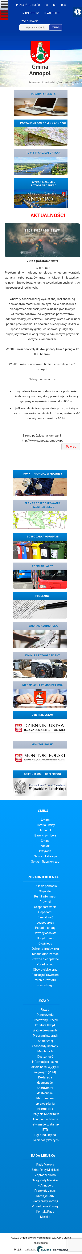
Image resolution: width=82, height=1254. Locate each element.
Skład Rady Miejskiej (45, 1169)
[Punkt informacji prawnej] (40, 486)
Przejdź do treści (28, 5)
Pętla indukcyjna (45, 1135)
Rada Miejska (45, 1164)
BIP (55, 5)
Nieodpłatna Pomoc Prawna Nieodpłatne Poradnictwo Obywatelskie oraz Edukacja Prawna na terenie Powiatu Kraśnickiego (45, 969)
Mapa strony (31, 13)
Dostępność (45, 1056)
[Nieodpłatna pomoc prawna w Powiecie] (40, 698)
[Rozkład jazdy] (40, 579)
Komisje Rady (45, 1196)
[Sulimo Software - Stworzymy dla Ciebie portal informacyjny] (52, 1250)
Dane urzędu (45, 1014)
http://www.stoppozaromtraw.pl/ (42, 440)
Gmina (45, 819)
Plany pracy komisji (45, 1201)
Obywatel (45, 891)
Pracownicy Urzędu (45, 1020)
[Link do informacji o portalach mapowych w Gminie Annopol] (40, 136)
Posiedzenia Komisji (45, 1206)
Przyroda (45, 851)
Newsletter (52, 13)
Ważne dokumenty (45, 1030)
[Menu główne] (4, 5)
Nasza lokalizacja (45, 856)
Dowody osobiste (45, 933)
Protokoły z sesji (45, 1190)
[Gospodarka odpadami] (40, 549)
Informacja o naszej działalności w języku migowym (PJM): (45, 1067)
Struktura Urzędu (45, 1025)
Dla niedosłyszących (45, 1140)
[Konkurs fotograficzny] (40, 668)
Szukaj (56, 27)
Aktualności (48, 82)
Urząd (45, 1009)
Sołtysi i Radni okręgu (45, 861)
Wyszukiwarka (29, 21)
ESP (47, 5)
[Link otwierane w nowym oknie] (40, 727)
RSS (63, 5)
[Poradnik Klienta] (40, 107)
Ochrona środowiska (45, 948)
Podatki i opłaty (45, 927)
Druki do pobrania (45, 886)
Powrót (71, 446)
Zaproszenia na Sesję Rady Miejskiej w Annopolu (45, 1180)
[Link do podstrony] (40, 165)
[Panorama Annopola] (40, 638)
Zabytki (45, 846)
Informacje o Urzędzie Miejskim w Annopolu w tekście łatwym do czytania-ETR (45, 1119)
